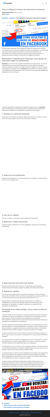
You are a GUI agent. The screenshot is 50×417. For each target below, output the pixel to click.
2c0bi (7, 14)
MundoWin (5, 18)
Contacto (17, 412)
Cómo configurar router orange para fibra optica (17, 405)
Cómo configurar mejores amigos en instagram (16, 407)
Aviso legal (11, 412)
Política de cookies (25, 412)
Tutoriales (12, 18)
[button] (42, 3)
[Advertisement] (25, 84)
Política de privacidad (36, 412)
